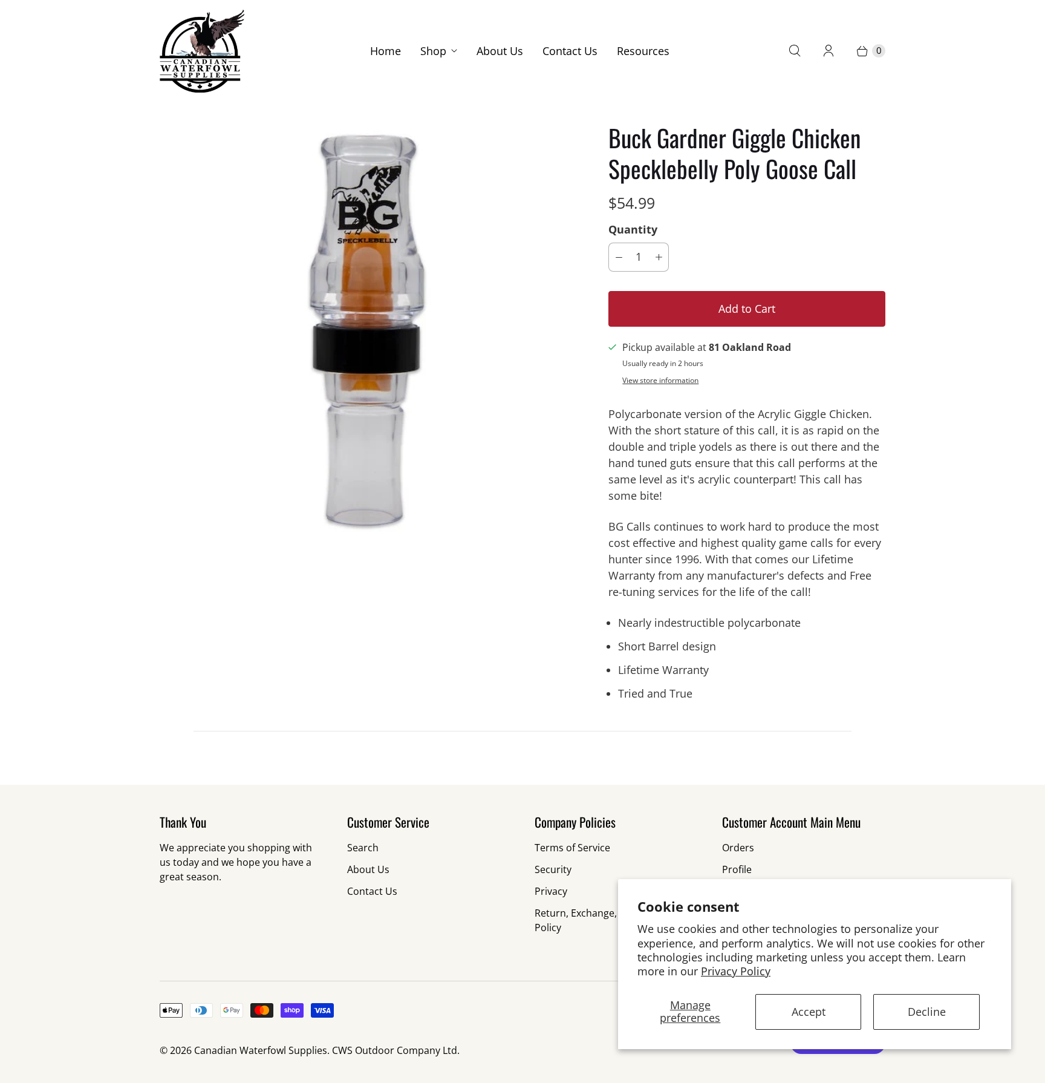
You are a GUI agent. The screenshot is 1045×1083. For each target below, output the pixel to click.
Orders (738, 847)
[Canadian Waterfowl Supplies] (202, 51)
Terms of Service (572, 847)
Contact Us (569, 51)
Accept (808, 1011)
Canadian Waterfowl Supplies (260, 1050)
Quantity (632, 229)
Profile (737, 869)
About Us (500, 51)
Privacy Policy (735, 971)
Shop (433, 51)
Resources (643, 51)
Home (385, 51)
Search (363, 847)
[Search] (795, 50)
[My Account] (828, 50)
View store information (660, 380)
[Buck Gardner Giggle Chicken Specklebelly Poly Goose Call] (367, 329)
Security (553, 869)
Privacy (551, 891)
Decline (927, 1011)
